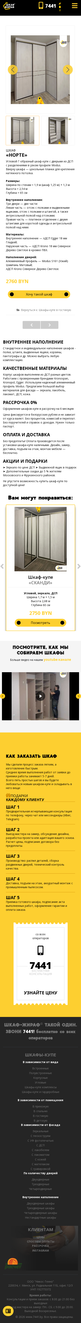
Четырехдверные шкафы (40, 1213)
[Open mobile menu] (74, 5)
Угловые (40, 1082)
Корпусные (40, 1078)
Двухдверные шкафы (40, 1203)
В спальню (40, 1111)
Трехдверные (40, 1184)
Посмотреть (40, 623)
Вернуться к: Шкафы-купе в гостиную (46, 310)
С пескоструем (40, 1136)
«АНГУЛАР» (49, 325)
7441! (28, 1031)
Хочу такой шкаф (39, 294)
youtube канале (57, 659)
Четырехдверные (40, 1189)
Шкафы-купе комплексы (41, 1087)
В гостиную (40, 1116)
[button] (68, 70)
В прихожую (40, 1106)
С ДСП (40, 1145)
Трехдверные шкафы (40, 1208)
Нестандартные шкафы (40, 1217)
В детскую (40, 1120)
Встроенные (40, 1068)
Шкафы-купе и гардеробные (40, 1092)
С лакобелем (40, 1150)
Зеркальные (41, 1131)
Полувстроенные (40, 1073)
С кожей (40, 1159)
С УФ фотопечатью (41, 1140)
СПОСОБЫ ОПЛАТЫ (40, 1241)
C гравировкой (40, 1169)
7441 (40, 965)
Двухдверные (40, 1179)
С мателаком (40, 1164)
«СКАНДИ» (40, 582)
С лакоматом (40, 1155)
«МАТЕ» (31, 325)
